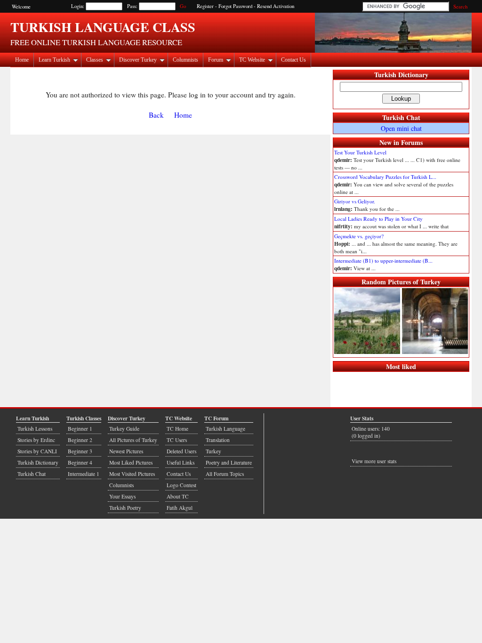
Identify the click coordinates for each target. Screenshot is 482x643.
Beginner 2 (80, 439)
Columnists (185, 59)
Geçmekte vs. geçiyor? (359, 236)
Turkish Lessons (34, 428)
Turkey (213, 451)
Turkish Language (225, 428)
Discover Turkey (138, 59)
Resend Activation (275, 6)
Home (22, 59)
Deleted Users (181, 451)
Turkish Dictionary (401, 75)
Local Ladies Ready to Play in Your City (378, 218)
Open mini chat (401, 128)
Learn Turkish (54, 59)
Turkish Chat (401, 117)
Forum (215, 59)
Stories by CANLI (37, 451)
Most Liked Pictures (131, 462)
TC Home (177, 428)
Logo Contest (181, 485)
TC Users (177, 439)
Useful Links (180, 462)
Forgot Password (235, 6)
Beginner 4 (80, 462)
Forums (412, 142)
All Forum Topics (225, 473)
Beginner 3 (80, 451)
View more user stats (374, 461)
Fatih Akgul (180, 507)
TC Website (252, 59)
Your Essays (122, 496)
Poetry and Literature (229, 462)
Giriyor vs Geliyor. (354, 201)
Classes (94, 59)
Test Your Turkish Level (360, 152)
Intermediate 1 (83, 473)
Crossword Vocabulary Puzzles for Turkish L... (385, 176)
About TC (178, 496)
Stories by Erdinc (36, 439)
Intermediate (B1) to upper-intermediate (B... (383, 260)
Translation (218, 439)
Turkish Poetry (125, 507)
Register (205, 6)
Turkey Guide (124, 428)
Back (156, 115)
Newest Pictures (126, 451)
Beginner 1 (80, 428)
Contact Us (293, 59)
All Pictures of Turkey (133, 439)
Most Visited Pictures (132, 473)
